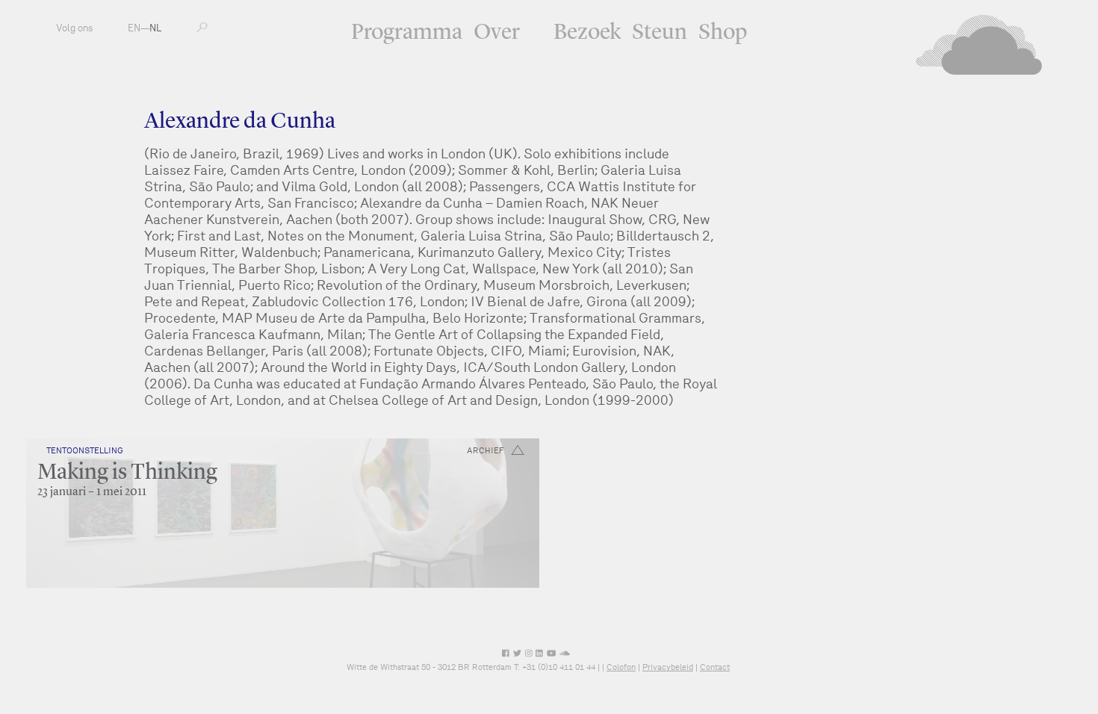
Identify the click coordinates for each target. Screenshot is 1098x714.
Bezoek (587, 33)
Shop (722, 33)
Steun (659, 33)
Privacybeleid (667, 666)
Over (497, 33)
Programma (406, 33)
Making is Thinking (127, 473)
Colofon (621, 666)
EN (134, 28)
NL (155, 28)
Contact (715, 666)
